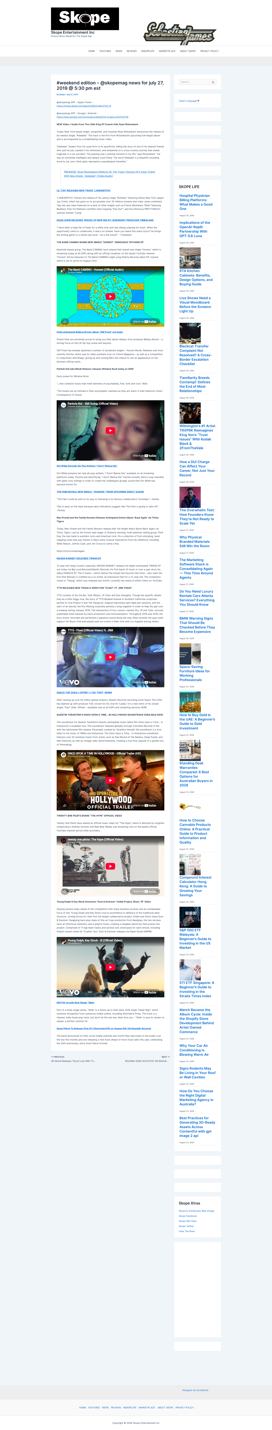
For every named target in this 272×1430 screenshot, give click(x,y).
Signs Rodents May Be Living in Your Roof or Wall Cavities (197, 1072)
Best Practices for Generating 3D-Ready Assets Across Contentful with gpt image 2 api (197, 1127)
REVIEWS (116, 1407)
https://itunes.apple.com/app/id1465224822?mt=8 (84, 105)
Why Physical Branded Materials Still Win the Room (194, 541)
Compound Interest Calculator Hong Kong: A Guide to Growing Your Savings (195, 886)
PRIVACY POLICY (185, 1407)
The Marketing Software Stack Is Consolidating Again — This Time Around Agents (196, 569)
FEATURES (94, 1407)
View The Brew (187, 1231)
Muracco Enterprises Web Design (196, 1210)
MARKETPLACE (147, 1407)
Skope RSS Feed (187, 1221)
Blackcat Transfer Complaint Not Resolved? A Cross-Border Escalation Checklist (195, 355)
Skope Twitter (186, 1226)
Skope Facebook (188, 1216)
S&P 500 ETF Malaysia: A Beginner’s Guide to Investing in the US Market (195, 939)
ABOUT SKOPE (165, 1407)
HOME (82, 1407)
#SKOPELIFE (129, 1407)
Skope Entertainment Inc (73, 32)
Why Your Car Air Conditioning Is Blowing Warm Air (194, 1050)
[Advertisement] (200, 1288)
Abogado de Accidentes (195, 1390)
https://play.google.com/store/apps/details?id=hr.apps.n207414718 (92, 117)
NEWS (105, 1407)
